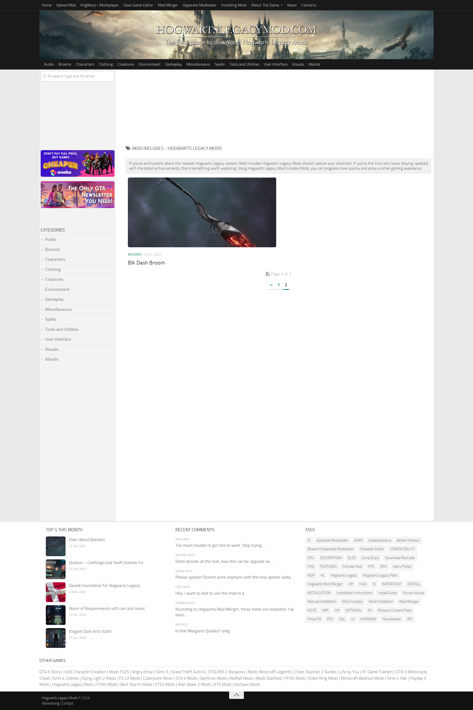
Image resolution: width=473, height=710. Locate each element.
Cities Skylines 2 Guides (316, 671)
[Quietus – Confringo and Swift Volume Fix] (56, 569)
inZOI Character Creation (84, 671)
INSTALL (414, 584)
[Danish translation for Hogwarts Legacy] (56, 592)
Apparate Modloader (200, 5)
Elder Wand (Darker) (86, 539)
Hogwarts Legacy (344, 575)
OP (337, 610)
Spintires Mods (213, 678)
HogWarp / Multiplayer (99, 5)
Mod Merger (168, 5)
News (292, 5)
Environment (150, 64)
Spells (220, 64)
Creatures (126, 64)
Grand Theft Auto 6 (188, 671)
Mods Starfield (269, 678)
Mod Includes (352, 601)
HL (323, 575)
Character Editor (372, 549)
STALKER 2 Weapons (226, 671)
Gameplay (173, 64)
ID (374, 584)
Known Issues (413, 593)
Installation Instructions (354, 593)
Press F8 (314, 619)
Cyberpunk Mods (158, 678)
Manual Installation (321, 601)
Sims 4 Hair (397, 678)
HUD (363, 584)
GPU (383, 566)
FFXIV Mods (106, 684)
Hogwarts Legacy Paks (380, 575)
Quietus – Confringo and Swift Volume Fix (106, 562)
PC (370, 610)
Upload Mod (66, 5)
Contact (67, 703)
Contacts (308, 5)
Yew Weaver (391, 619)
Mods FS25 (119, 671)
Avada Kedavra (380, 540)
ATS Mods (223, 684)
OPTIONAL (353, 610)
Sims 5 (162, 671)
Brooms (64, 64)
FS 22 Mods (129, 678)
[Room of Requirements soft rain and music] (56, 615)
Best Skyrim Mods (136, 684)
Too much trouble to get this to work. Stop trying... (220, 545)
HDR (311, 575)
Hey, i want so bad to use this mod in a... (211, 593)
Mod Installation (381, 601)
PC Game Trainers (377, 671)
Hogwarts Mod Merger (325, 584)
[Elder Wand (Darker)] (56, 546)
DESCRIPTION (331, 558)
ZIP (409, 619)
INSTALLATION (319, 593)
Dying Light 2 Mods (99, 678)
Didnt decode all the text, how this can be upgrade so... (224, 561)
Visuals (298, 64)
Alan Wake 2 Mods (194, 684)
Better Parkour (408, 540)
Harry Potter (402, 566)
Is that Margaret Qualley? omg (202, 630)
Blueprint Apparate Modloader (330, 549)
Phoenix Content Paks (395, 610)
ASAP (358, 540)
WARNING (368, 619)
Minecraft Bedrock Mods (362, 678)
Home (46, 5)
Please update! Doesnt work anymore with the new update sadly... (234, 577)
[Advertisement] (278, 106)
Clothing (106, 64)
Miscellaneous (198, 64)
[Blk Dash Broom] (202, 212)
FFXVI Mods (295, 678)
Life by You (349, 671)
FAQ (310, 566)
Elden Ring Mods (323, 678)
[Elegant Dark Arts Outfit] (56, 638)
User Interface (275, 64)
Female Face (352, 566)
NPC (325, 610)
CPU (310, 558)
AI (309, 540)
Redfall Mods (241, 678)
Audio (49, 64)
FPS (371, 566)
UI (353, 619)
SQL (342, 619)
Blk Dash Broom (146, 263)
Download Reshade (400, 558)
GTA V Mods (186, 678)
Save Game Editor (138, 5)
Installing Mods (234, 5)
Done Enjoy (370, 558)
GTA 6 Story (49, 671)
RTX (330, 619)
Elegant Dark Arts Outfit (90, 631)
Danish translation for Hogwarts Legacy (104, 585)
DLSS (352, 558)
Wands (314, 64)
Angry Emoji (142, 671)
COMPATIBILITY (402, 549)
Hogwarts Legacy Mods (72, 684)
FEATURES (328, 566)
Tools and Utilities (244, 64)
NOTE (311, 610)
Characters (85, 64)
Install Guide (387, 593)
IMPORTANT (392, 584)
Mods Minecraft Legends (270, 671)
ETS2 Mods (165, 684)
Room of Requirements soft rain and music (107, 608)
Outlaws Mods (247, 684)
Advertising (50, 703)
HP (351, 584)
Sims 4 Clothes (65, 678)
